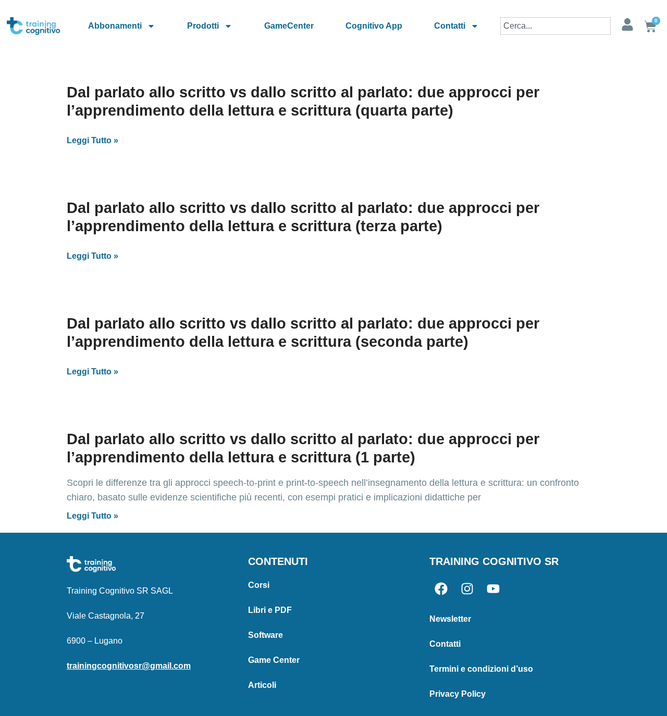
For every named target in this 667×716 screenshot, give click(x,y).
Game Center (274, 660)
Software (265, 635)
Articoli (262, 685)
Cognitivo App (373, 25)
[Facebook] (441, 588)
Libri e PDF (270, 610)
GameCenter (289, 25)
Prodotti (203, 25)
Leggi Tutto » (92, 140)
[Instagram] (467, 588)
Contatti (449, 25)
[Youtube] (493, 588)
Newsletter (450, 618)
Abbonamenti (115, 25)
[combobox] (555, 26)
